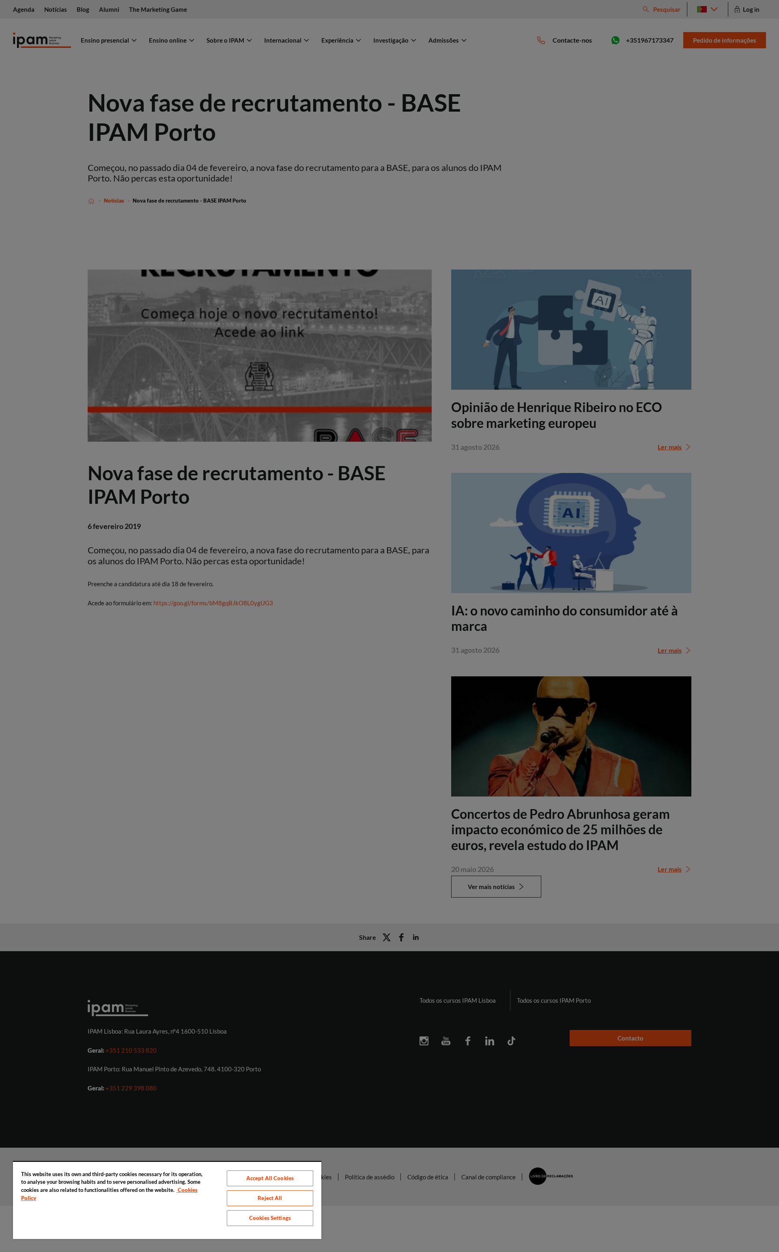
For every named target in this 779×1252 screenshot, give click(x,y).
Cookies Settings (270, 1218)
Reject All (270, 1198)
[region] (167, 1200)
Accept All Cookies (270, 1178)
